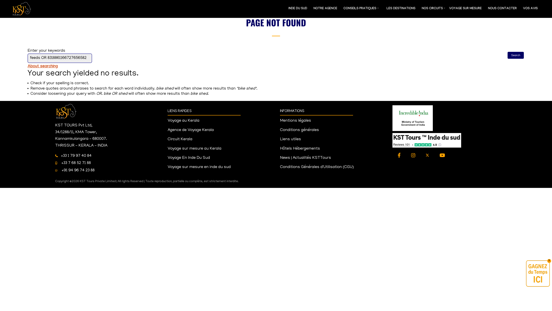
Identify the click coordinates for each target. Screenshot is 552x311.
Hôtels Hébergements (300, 149)
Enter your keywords (46, 51)
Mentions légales (295, 121)
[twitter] (427, 156)
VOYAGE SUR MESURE (465, 9)
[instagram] (413, 156)
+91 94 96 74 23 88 (78, 170)
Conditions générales (299, 130)
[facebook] (399, 156)
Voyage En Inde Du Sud (189, 158)
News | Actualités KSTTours (305, 158)
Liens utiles (290, 139)
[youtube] (442, 156)
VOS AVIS (530, 9)
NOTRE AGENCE (325, 9)
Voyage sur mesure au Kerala (194, 149)
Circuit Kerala (180, 139)
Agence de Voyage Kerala (191, 130)
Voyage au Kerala (183, 121)
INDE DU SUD (298, 9)
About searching (43, 66)
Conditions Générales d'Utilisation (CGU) (317, 167)
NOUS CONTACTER (502, 9)
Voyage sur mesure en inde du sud (199, 167)
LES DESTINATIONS (401, 9)
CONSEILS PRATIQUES (358, 10)
